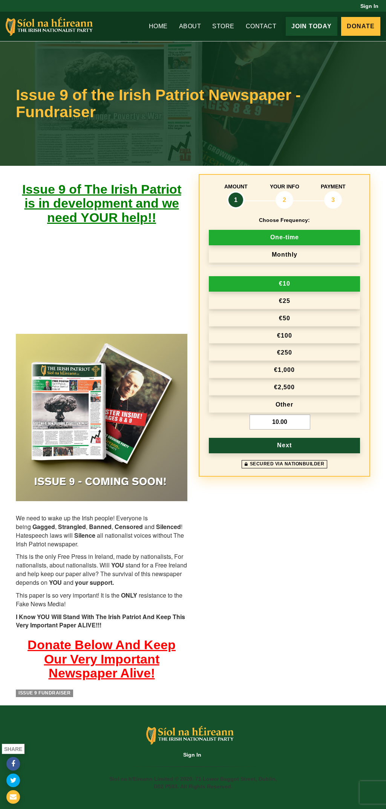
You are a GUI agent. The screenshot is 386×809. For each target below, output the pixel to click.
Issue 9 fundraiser (44, 693)
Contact (261, 26)
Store (223, 26)
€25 (284, 301)
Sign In (369, 6)
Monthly (284, 254)
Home (158, 26)
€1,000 (284, 370)
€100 (284, 335)
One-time (284, 237)
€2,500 (284, 387)
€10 (284, 283)
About (190, 26)
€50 (284, 318)
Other (284, 404)
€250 (284, 352)
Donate (361, 26)
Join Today (311, 26)
